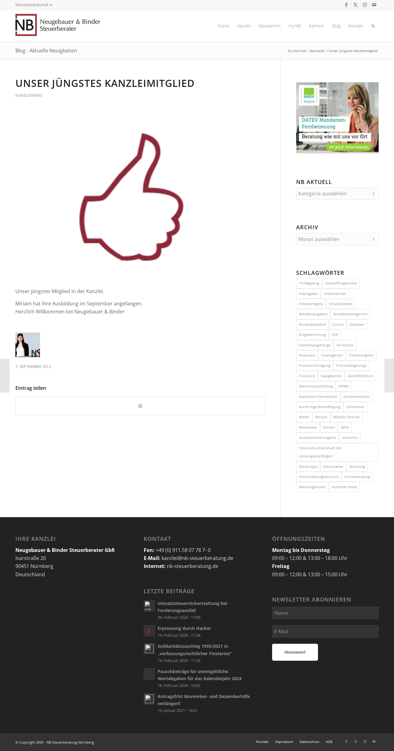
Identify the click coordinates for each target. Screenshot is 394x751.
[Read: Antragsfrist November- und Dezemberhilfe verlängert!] (149, 698)
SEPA (345, 427)
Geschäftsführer (360, 375)
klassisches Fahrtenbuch (318, 396)
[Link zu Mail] (374, 4)
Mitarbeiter (308, 427)
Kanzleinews (28, 95)
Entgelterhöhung (312, 334)
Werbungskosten (312, 486)
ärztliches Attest (344, 486)
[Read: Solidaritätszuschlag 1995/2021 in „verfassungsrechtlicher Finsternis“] (149, 648)
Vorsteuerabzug (357, 476)
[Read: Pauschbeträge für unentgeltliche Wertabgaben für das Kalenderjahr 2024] (149, 674)
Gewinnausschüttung (316, 386)
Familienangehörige (315, 345)
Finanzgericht (332, 355)
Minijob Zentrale (346, 416)
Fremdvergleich (361, 355)
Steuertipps (308, 466)
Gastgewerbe (331, 375)
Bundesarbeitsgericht (350, 314)
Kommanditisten (357, 396)
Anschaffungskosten (341, 283)
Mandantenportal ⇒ (33, 4)
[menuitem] (223, 26)
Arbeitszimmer (340, 303)
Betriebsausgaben (313, 314)
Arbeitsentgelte (311, 303)
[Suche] (373, 26)
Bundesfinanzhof (312, 324)
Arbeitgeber (308, 293)
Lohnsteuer (355, 406)
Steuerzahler (333, 466)
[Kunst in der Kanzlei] (5, 376)
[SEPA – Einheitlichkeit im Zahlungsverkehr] (389, 376)
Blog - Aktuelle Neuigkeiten (46, 50)
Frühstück (307, 375)
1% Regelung (309, 283)
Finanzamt (307, 355)
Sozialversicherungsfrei (317, 437)
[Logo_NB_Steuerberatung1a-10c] (67, 26)
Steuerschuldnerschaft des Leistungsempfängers (320, 452)
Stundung (357, 466)
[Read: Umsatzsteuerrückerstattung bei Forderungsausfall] (149, 605)
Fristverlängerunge (351, 365)
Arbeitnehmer (335, 293)
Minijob (321, 416)
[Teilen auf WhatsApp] (140, 405)
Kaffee (343, 386)
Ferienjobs (344, 345)
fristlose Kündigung (314, 365)
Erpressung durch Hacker (184, 628)
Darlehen (357, 324)
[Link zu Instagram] (364, 4)
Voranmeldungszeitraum (319, 476)
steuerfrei (350, 437)
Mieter (304, 416)
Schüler (329, 427)
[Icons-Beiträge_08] (140, 196)
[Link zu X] (355, 4)
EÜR (335, 334)
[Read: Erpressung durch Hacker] (149, 630)
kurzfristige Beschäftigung (319, 406)
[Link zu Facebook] (346, 4)
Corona (338, 324)
